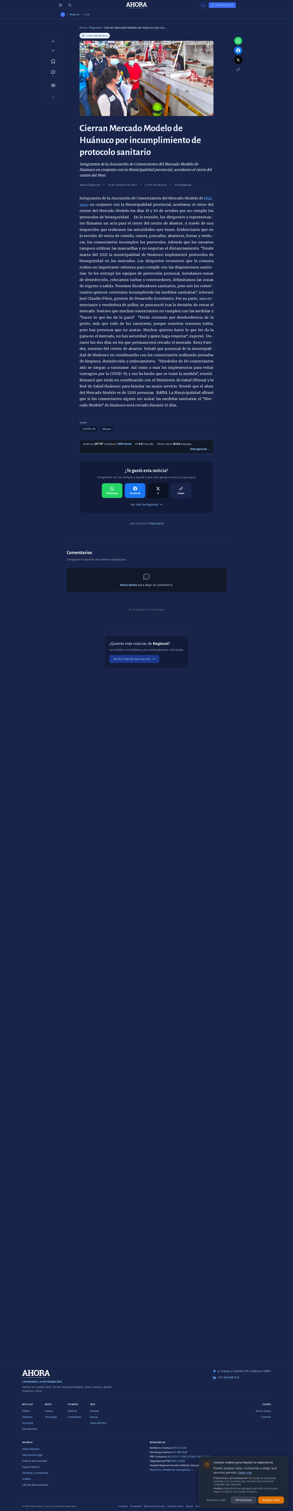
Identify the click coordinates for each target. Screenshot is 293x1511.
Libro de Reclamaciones (35, 1485)
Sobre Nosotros (30, 1449)
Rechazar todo (216, 1500)
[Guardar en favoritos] (53, 61)
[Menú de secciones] (60, 5)
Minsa (106, 429)
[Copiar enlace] (238, 69)
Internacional (29, 1429)
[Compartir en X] (238, 60)
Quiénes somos (175, 1506)
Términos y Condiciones (35, 1473)
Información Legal (32, 1455)
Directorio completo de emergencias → (171, 1469)
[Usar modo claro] (203, 5)
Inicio (83, 27)
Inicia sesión (128, 585)
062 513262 (189, 1456)
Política (26, 1411)
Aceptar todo (271, 1500)
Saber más (245, 1472)
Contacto (266, 1417)
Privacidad (135, 1506)
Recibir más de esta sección (131, 659)
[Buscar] (70, 5)
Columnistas (74, 1417)
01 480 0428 (180, 1452)
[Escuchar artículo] (53, 85)
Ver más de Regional (144, 504)
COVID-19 (88, 429)
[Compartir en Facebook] (238, 50)
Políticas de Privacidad (34, 1461)
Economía (27, 1423)
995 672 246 (180, 1448)
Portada (94, 1411)
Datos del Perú (98, 1423)
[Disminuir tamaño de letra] (53, 50)
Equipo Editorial (30, 1467)
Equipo (189, 1506)
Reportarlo (156, 523)
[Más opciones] (53, 97)
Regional (74, 14)
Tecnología (51, 1417)
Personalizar (243, 1500)
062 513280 (178, 1461)
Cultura (49, 1411)
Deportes (27, 1417)
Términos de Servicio (154, 1506)
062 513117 (174, 1456)
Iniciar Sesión (263, 1411)
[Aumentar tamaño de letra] (53, 41)
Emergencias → (200, 449)
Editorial (72, 1411)
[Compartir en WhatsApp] (238, 41)
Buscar (94, 1417)
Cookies (26, 1479)
